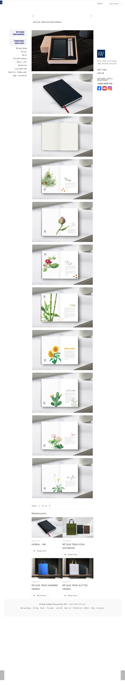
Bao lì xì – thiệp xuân (17, 72)
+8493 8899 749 (105, 83)
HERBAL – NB (39, 544)
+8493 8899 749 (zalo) (77, 604)
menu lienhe (114, 4)
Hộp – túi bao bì (20, 75)
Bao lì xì (67, 608)
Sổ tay (24, 51)
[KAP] (1, 3)
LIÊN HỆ (100, 73)
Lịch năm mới (21, 69)
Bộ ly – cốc (22, 62)
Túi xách (17, 58)
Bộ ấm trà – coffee (81, 608)
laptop (24, 58)
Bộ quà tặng (21, 48)
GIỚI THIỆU (102, 70)
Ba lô (24, 55)
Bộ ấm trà (22, 65)
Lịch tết (59, 608)
